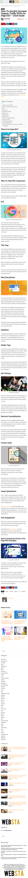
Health (2, 697)
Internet (3, 703)
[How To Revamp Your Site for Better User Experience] (20, 627)
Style (2, 725)
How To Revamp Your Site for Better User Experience (19, 638)
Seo (19, 591)
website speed (13, 529)
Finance (3, 688)
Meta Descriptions (7, 111)
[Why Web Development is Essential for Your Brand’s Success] (20, 611)
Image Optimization (8, 121)
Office (2, 715)
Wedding (3, 737)
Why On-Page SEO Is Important (10, 106)
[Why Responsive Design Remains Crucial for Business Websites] (7, 611)
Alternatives (4, 661)
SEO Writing (6, 116)
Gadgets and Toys (5, 693)
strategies (23, 591)
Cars (2, 676)
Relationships (4, 720)
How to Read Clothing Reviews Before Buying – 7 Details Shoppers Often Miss (17, 749)
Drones (2, 679)
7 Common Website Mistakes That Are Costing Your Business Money (7, 638)
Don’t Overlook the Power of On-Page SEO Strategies (13, 125)
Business (3, 671)
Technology (4, 727)
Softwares (3, 722)
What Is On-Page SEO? (8, 105)
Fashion (3, 686)
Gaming (3, 695)
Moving (3, 712)
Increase (6, 591)
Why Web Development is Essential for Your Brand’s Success (20, 622)
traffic (3, 593)
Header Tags (5, 114)
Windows (3, 739)
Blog (2, 669)
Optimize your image (6, 506)
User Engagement (7, 122)
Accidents (3, 659)
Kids (2, 705)
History (3, 698)
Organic (15, 591)
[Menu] (1, 1)
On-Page (11, 591)
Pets (2, 719)
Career (2, 674)
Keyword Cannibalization (9, 118)
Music (2, 714)
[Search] (26, 1)
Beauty (2, 668)
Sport (2, 724)
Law (2, 707)
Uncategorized (4, 734)
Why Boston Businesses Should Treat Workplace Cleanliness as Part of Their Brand (17, 756)
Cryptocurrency (5, 678)
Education (3, 683)
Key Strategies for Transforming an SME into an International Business (17, 796)
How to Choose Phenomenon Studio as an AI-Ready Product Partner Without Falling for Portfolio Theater (17, 803)
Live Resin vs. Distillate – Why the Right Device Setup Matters (16, 763)
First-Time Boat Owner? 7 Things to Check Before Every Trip (17, 769)
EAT (3, 108)
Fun (2, 691)
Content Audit (6, 119)
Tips (2, 729)
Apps (2, 664)
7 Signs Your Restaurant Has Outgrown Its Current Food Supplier (17, 790)
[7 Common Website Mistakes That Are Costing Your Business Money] (7, 627)
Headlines (5, 113)
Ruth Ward (7, 18)
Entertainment (4, 685)
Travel (2, 732)
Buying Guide (4, 673)
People (2, 717)
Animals (3, 662)
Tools (2, 731)
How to (2, 702)
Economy (3, 681)
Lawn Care (3, 708)
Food (2, 690)
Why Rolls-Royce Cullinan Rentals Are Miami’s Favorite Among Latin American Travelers (17, 777)
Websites (7, 5)
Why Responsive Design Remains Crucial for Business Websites (7, 622)
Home (2, 5)
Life (2, 710)
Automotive (4, 666)
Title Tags (5, 110)
